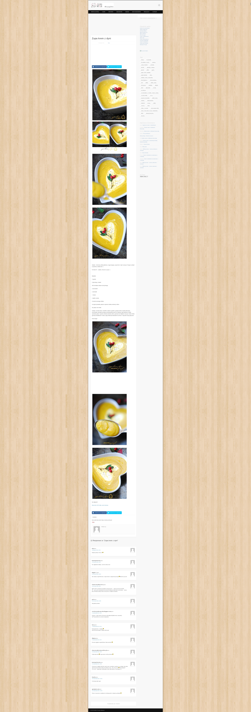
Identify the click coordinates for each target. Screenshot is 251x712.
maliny (147, 82)
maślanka (150, 85)
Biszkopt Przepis (143, 44)
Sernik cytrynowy (149, 135)
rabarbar (142, 100)
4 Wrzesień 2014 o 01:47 (96, 562)
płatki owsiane (155, 97)
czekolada (152, 64)
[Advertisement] (113, 24)
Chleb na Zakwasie (143, 29)
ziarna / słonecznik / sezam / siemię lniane (149, 110)
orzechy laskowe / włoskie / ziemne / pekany (149, 92)
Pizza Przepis (143, 35)
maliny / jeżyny (153, 82)
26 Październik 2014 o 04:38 (97, 678)
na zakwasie (143, 90)
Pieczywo (110, 11)
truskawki (143, 103)
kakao (151, 75)
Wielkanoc (146, 11)
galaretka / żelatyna (150, 67)
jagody (153, 69)
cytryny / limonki (144, 64)
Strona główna (95, 11)
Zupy (109, 42)
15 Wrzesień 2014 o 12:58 (96, 600)
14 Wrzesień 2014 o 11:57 (96, 586)
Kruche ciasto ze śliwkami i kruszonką (151, 131)
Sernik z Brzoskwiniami (144, 28)
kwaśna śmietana (153, 80)
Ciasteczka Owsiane (144, 43)
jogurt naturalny (144, 75)
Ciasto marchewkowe (144, 39)
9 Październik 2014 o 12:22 (97, 639)
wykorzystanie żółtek (155, 108)
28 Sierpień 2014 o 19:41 (96, 550)
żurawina (143, 115)
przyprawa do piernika (145, 97)
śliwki (142, 113)
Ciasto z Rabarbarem (144, 36)
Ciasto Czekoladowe (144, 41)
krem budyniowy (144, 80)
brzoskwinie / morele (145, 62)
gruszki (142, 69)
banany (142, 59)
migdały (156, 85)
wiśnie (148, 105)
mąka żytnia (148, 87)
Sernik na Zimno (143, 30)
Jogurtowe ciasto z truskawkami (149, 125)
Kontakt (155, 11)
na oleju (154, 87)
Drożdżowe (119, 11)
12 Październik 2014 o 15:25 (97, 651)
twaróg (148, 103)
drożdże (142, 67)
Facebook (156, 5)
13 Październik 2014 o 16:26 (97, 663)
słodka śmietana (150, 100)
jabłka (148, 69)
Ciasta (103, 11)
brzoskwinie (149, 59)
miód (142, 87)
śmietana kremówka (149, 113)
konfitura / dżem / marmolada (147, 77)
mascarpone (143, 85)
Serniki (127, 11)
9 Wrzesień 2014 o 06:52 (96, 574)
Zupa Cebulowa (143, 33)
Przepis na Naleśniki (144, 40)
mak (142, 82)
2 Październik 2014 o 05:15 (97, 612)
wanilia (154, 103)
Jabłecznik (142, 37)
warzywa (94, 517)
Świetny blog (142, 135)
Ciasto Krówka (147, 144)
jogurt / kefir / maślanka (145, 72)
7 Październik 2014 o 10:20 (97, 626)
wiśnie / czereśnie (144, 108)
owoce (151, 95)
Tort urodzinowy (146, 133)
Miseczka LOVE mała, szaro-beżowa (100, 505)
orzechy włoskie (144, 95)
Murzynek (145, 146)
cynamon (154, 62)
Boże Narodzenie (136, 11)
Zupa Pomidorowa (143, 32)
